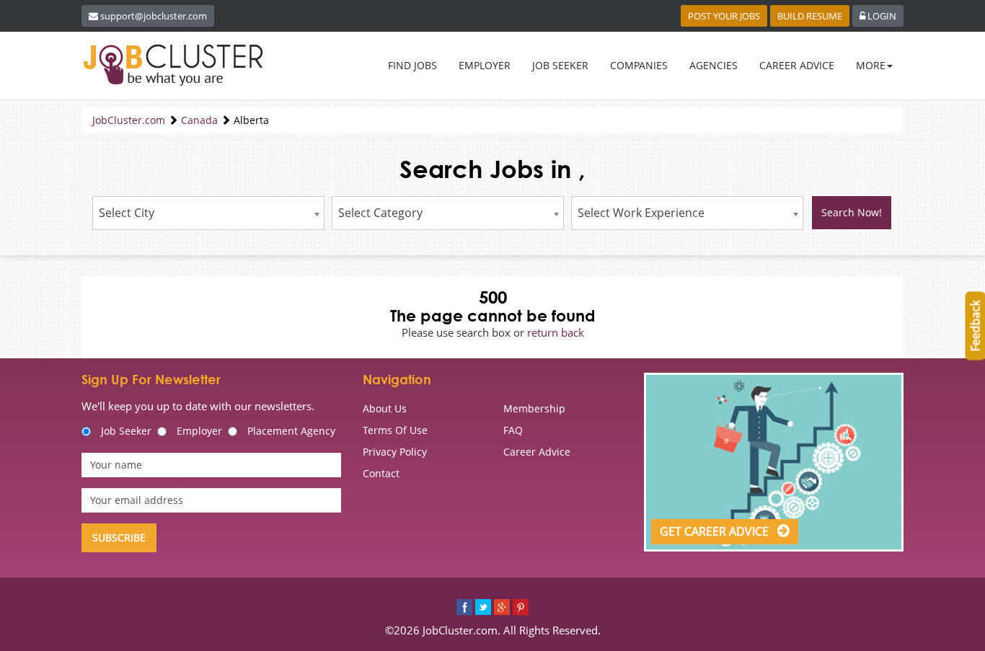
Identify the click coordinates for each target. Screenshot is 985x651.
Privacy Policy (395, 452)
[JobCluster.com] (175, 65)
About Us (385, 408)
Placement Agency (291, 431)
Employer (199, 431)
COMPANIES (639, 65)
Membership (534, 408)
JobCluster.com (128, 120)
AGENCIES (713, 65)
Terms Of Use (395, 430)
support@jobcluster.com (153, 15)
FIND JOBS (412, 65)
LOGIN (880, 15)
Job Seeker (126, 431)
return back (555, 332)
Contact (381, 473)
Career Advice (536, 452)
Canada (199, 120)
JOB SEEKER (560, 65)
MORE (870, 65)
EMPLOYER (485, 65)
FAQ (513, 430)
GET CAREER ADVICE (716, 531)
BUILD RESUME (809, 15)
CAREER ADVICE (796, 65)
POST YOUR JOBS (724, 15)
